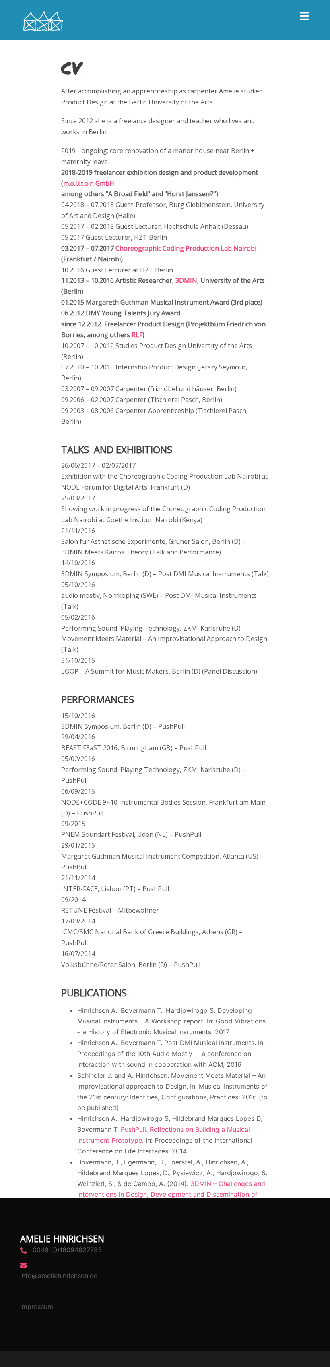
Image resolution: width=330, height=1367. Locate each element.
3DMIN (186, 280)
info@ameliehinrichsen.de (58, 1276)
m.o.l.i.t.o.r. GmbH (88, 183)
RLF (137, 334)
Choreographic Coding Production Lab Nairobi (186, 248)
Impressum (36, 1307)
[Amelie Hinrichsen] (42, 19)
